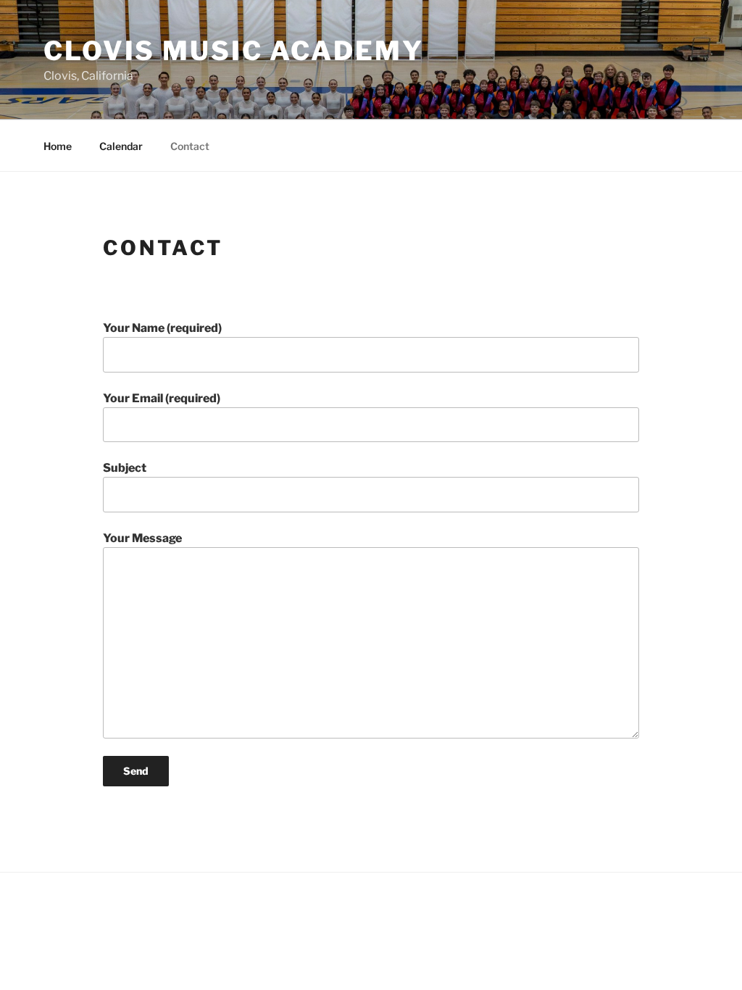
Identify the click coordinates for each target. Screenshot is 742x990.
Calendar (121, 146)
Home (57, 146)
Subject (124, 468)
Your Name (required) (162, 328)
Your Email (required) (161, 398)
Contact (189, 146)
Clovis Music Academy (233, 51)
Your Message (142, 538)
